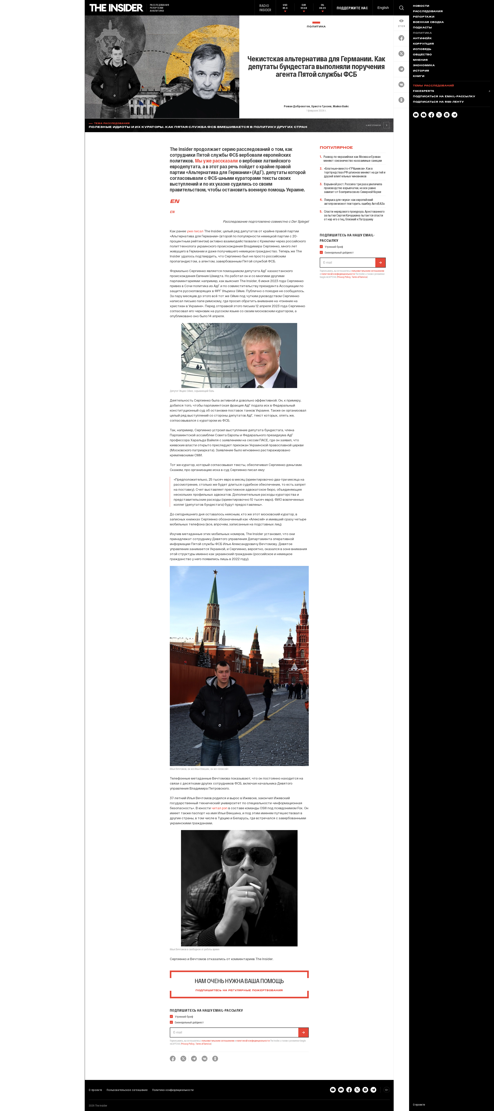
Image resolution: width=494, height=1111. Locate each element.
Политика (316, 27)
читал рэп (219, 808)
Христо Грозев (321, 106)
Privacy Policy (188, 1043)
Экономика (424, 65)
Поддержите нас (352, 8)
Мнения (420, 60)
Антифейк (422, 38)
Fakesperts (423, 91)
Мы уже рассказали (216, 160)
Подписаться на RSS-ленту (438, 102)
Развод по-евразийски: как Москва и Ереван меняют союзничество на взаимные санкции (353, 158)
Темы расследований (433, 86)
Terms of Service (203, 1043)
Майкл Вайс (341, 106)
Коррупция (423, 44)
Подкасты (422, 28)
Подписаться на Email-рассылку (444, 97)
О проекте (95, 1090)
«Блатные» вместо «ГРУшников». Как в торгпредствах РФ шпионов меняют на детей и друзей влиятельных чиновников (355, 172)
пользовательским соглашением (218, 1040)
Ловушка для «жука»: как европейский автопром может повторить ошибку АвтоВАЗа (354, 201)
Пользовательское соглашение (127, 1090)
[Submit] (303, 1032)
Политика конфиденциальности (173, 1090)
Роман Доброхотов (297, 106)
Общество (422, 55)
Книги (419, 76)
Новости (421, 6)
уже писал (195, 231)
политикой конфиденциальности (253, 1040)
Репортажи (423, 17)
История (421, 71)
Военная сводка (428, 22)
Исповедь (422, 49)
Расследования (428, 11)
